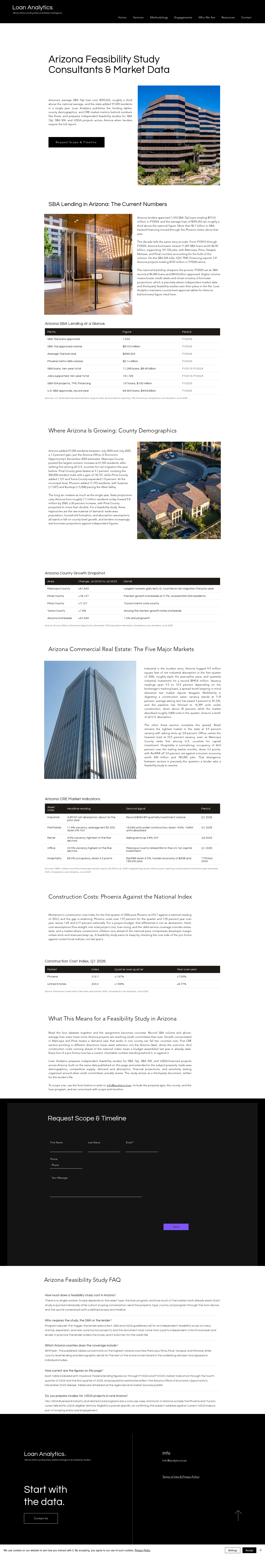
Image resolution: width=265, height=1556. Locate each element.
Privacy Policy (142, 1550)
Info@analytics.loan (119, 1085)
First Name (56, 1142)
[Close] (261, 1550)
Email (129, 1142)
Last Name (94, 1142)
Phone (54, 1159)
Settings (232, 1550)
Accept (249, 1550)
